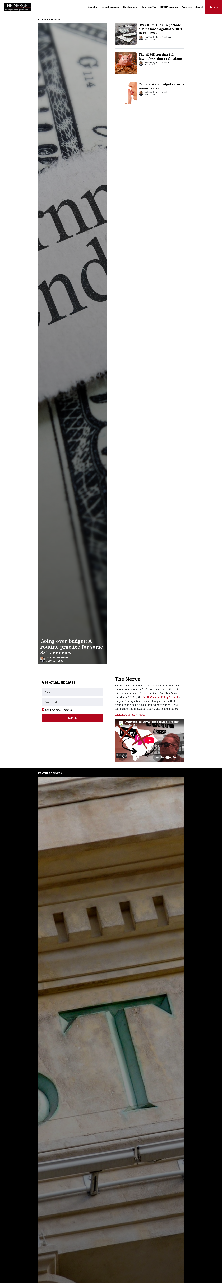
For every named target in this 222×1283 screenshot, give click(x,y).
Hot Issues (129, 7)
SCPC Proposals (169, 7)
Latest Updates (110, 7)
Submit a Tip (149, 7)
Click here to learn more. (130, 714)
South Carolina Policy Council (160, 697)
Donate (213, 7)
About (91, 7)
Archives (187, 7)
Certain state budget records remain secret (161, 86)
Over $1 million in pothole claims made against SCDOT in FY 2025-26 (161, 29)
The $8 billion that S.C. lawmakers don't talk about (160, 56)
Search (199, 7)
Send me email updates (58, 709)
